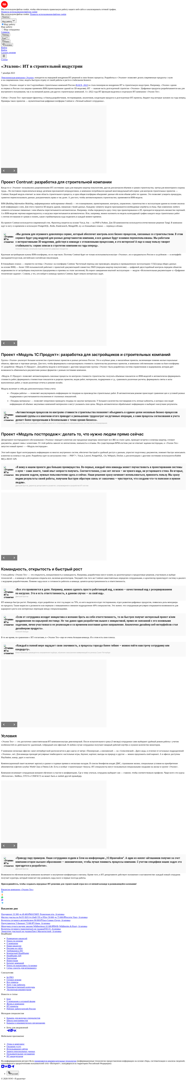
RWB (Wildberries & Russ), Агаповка (70, 926)
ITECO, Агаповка (52, 929)
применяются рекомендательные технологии (55, 1061)
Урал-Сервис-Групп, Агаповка (56, 920)
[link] (5, 41)
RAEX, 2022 (82, 85)
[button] (4, 47)
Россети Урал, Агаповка (76, 917)
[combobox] (13, 1073)
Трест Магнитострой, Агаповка (46, 931)
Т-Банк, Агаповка (41, 923)
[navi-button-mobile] (4, 56)
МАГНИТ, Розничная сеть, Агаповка (47, 914)
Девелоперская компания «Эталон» (17, 77)
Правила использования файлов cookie (48, 14)
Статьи (4, 59)
